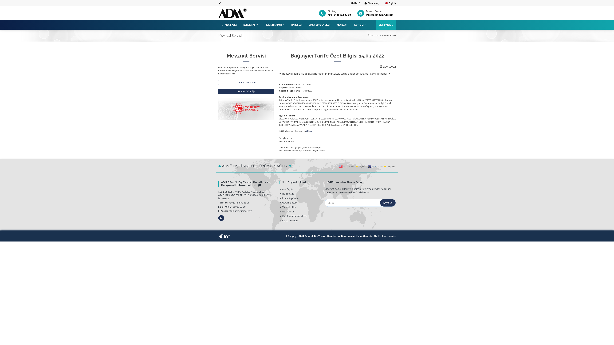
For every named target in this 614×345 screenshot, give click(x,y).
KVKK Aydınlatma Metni (294, 216)
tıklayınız (310, 131)
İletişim (359, 24)
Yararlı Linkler (289, 207)
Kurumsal (249, 24)
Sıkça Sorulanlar (319, 24)
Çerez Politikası (290, 220)
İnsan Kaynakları (290, 198)
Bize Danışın (386, 24)
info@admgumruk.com (379, 14)
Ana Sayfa (231, 24)
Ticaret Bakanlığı (246, 91)
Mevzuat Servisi (389, 35)
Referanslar (288, 212)
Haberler (296, 24)
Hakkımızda (288, 194)
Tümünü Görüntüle (246, 82)
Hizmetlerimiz (274, 24)
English (392, 3)
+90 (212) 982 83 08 (339, 14)
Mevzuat (342, 24)
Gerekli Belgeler (290, 203)
